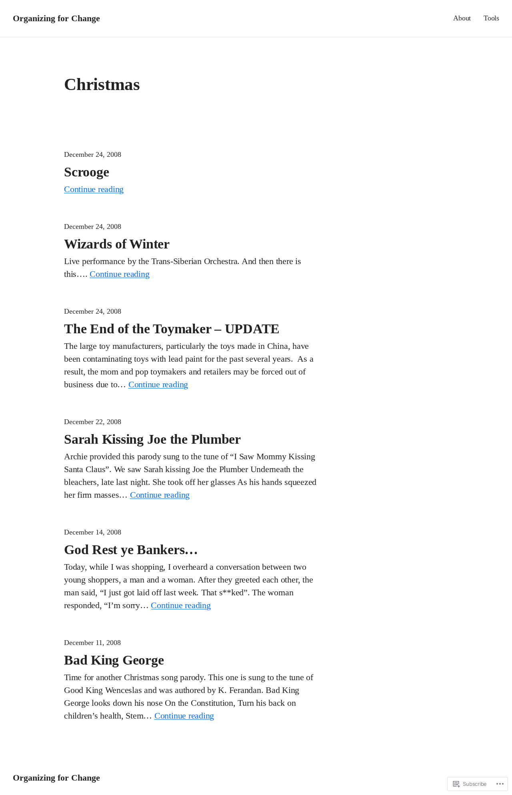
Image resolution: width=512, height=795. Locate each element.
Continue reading (94, 189)
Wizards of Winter (117, 243)
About (462, 18)
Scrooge (86, 171)
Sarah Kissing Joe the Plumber (152, 439)
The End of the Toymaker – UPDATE (172, 328)
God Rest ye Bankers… (131, 549)
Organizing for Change (56, 18)
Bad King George (114, 659)
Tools (491, 18)
